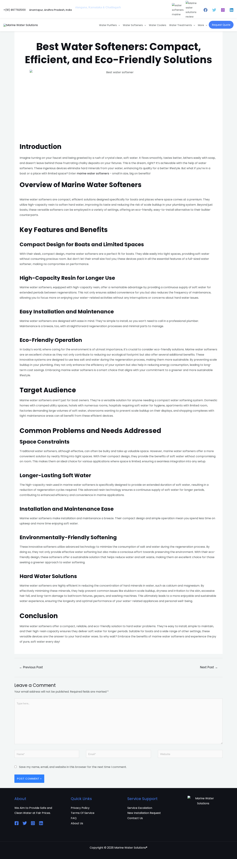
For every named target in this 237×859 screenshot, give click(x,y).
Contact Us (135, 818)
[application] (118, 25)
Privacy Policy (80, 808)
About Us (77, 823)
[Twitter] (214, 10)
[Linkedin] (232, 10)
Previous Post (31, 667)
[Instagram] (223, 10)
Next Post (209, 667)
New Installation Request (144, 813)
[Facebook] (206, 10)
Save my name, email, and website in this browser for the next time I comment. (73, 767)
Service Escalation (139, 808)
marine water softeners (93, 173)
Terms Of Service (82, 813)
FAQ (74, 818)
